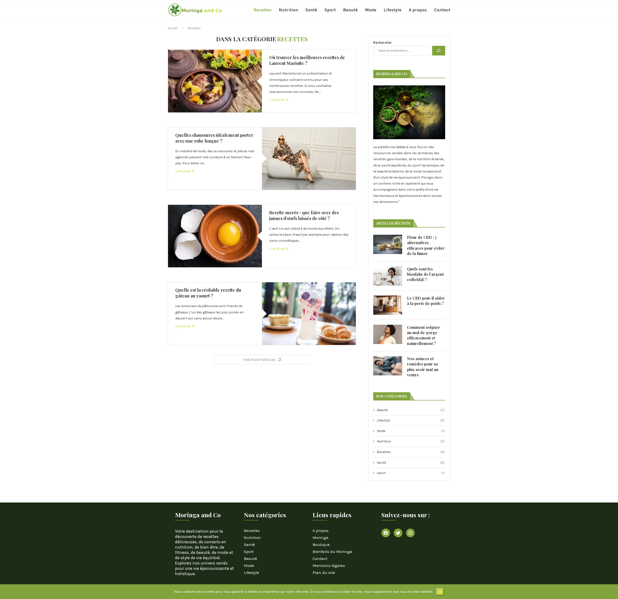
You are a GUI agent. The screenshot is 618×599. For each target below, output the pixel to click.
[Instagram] (410, 533)
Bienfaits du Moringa (332, 552)
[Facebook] (385, 533)
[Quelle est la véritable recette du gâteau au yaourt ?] (309, 313)
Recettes (262, 10)
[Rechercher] (438, 50)
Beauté (350, 10)
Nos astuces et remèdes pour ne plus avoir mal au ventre (422, 366)
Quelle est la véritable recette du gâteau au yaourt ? (208, 293)
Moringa (321, 538)
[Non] (612, 591)
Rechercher (382, 43)
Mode (370, 10)
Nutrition (288, 10)
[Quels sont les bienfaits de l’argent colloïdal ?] (387, 276)
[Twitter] (398, 533)
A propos (418, 10)
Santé (311, 10)
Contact (442, 10)
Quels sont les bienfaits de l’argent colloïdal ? (425, 274)
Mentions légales (329, 566)
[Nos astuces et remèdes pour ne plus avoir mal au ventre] (387, 365)
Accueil (173, 28)
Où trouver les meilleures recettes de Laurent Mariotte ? (307, 60)
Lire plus (277, 99)
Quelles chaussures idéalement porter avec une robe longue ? (214, 138)
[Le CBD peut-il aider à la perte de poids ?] (387, 305)
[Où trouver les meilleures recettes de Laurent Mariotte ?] (215, 81)
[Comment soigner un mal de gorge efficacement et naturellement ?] (387, 334)
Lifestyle (392, 10)
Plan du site (324, 573)
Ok (440, 591)
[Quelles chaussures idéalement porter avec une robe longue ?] (309, 158)
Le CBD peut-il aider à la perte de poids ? (426, 301)
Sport (330, 10)
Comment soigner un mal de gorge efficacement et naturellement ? (423, 335)
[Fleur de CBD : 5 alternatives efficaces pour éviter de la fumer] (387, 244)
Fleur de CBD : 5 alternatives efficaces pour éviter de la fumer (426, 245)
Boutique (321, 545)
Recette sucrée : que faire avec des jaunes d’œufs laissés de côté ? (304, 215)
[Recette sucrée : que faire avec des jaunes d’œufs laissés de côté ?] (215, 236)
